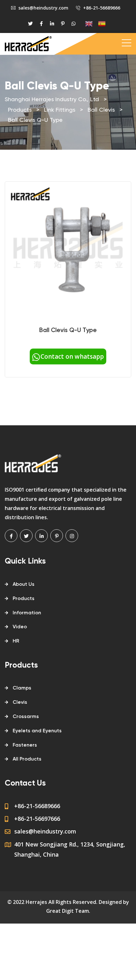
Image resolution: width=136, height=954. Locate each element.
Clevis (20, 702)
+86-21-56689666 (101, 8)
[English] (86, 23)
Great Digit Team (67, 910)
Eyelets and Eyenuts (37, 731)
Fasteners (25, 745)
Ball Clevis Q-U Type (68, 330)
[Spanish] (99, 23)
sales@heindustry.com (43, 8)
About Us (23, 584)
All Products (27, 759)
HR (16, 641)
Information (27, 613)
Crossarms (26, 716)
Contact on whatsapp (72, 356)
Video (20, 627)
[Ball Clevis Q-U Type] (68, 247)
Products (23, 598)
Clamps (22, 688)
